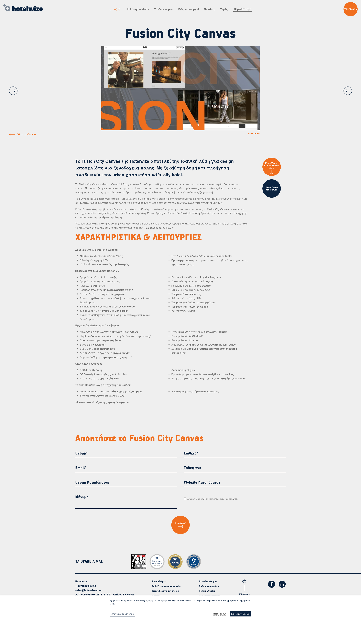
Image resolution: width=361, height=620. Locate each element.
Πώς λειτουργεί (188, 9)
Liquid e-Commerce (92, 336)
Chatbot (194, 340)
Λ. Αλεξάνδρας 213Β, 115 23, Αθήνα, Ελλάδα (104, 594)
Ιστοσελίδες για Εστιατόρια (165, 591)
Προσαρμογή (219, 613)
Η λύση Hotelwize (138, 9)
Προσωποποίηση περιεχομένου (100, 340)
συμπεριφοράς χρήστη (116, 357)
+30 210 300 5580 (85, 586)
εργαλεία (106, 353)
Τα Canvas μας (163, 9)
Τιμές (224, 9)
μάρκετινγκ (121, 353)
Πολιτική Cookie (207, 591)
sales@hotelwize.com (88, 590)
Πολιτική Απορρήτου (214, 498)
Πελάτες (209, 9)
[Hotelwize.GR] (23, 7)
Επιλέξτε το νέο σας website (166, 586)
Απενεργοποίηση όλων (123, 613)
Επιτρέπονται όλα (240, 613)
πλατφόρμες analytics (231, 378)
